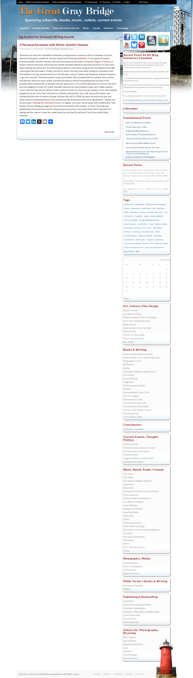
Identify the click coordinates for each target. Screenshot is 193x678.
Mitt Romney (157, 228)
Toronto (145, 243)
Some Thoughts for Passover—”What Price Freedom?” (143, 189)
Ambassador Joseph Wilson (141, 208)
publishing (157, 236)
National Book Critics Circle (136, 392)
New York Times (148, 232)
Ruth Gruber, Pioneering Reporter (141, 134)
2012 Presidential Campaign (156, 204)
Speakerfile (159, 240)
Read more (109, 132)
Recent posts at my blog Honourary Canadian (140, 56)
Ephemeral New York (133, 644)
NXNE (157, 232)
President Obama (130, 236)
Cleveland (138, 216)
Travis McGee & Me (132, 417)
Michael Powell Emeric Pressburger (140, 317)
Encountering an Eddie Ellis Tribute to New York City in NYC (144, 96)
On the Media (129, 570)
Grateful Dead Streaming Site (137, 498)
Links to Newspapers (133, 566)
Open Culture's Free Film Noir (137, 328)
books (126, 212)
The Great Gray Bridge (132, 243)
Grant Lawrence (130, 224)
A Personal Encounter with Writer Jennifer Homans (53, 44)
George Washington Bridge (149, 220)
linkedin (141, 37)
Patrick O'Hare (130, 658)
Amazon (127, 208)
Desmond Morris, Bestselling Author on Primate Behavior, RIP (146, 181)
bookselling (134, 212)
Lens (125, 648)
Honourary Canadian (163, 40)
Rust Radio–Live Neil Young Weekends (141, 529)
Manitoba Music (131, 512)
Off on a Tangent (131, 396)
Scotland (150, 240)
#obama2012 (139, 204)
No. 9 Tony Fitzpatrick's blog (136, 321)
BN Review (128, 364)
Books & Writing (52, 49)
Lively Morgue (130, 654)
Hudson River (143, 224)
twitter (134, 37)
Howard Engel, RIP (129, 91)
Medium (127, 389)
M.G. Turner (143, 2)
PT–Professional (91, 2)
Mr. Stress (127, 232)
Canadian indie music (155, 212)
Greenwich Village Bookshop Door (139, 371)
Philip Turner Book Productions (37, 2)
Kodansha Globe (161, 224)
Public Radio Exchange (134, 526)
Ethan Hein (128, 488)
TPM (151, 243)
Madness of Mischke (133, 509)
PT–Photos (117, 2)
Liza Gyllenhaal (130, 378)
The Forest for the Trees (134, 403)
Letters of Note (130, 444)
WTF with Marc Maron (134, 547)
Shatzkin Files (129, 618)
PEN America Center (133, 399)
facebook (126, 37)
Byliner (126, 368)
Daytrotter (128, 484)
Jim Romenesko (130, 563)
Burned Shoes (129, 640)
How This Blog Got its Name (138, 122)
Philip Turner (68, 49)
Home (21, 2)
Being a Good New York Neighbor (140, 157)
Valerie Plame (129, 251)
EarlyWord (128, 601)
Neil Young (137, 232)
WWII (137, 251)
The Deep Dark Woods (134, 536)
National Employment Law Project (139, 447)
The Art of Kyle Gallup (133, 335)
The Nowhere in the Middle (136, 406)
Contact (127, 2)
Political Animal (130, 454)
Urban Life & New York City (133, 247)
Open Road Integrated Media (137, 604)
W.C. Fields (128, 342)
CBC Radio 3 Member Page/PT (137, 481)
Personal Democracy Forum (136, 451)
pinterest (141, 45)
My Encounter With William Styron (141, 143)
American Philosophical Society (138, 354)
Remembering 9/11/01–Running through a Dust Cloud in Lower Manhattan (147, 152)
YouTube (126, 45)
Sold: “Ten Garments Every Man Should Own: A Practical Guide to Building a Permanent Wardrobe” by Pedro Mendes (146, 86)
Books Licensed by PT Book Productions (67, 2)
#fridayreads (129, 204)
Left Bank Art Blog (132, 314)
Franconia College (130, 220)
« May (126, 298)
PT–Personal (105, 2)
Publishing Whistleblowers (137, 131)
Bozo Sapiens (129, 637)
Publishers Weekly (145, 236)
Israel (151, 224)
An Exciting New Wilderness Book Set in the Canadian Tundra (145, 100)
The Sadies (128, 540)
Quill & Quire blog (131, 615)
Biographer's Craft (132, 361)
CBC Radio (128, 477)
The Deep (128, 533)
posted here (80, 58)
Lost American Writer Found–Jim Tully (142, 147)
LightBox (127, 651)
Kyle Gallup (151, 40)
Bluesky (134, 45)
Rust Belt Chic (129, 240)
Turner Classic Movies (133, 338)
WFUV (126, 543)
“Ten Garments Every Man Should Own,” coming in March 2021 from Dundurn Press (146, 79)
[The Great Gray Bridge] (70, 14)
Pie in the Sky (129, 331)
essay (85, 90)
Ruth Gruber (140, 240)
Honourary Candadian (133, 429)
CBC (166, 212)
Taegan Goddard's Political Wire (138, 458)
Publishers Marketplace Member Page (141, 611)
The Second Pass (131, 413)
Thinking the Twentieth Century (47, 102)
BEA (154, 208)
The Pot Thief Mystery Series (137, 410)
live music (137, 228)
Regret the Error (131, 573)
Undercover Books (161, 243)
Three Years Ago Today (136, 127)
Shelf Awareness (131, 622)
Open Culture (129, 324)
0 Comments (38, 49)
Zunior (126, 550)
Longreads (128, 382)
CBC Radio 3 (128, 216)
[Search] (171, 28)
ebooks (146, 216)
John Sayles (128, 375)
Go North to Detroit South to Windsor (141, 491)
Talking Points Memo (133, 461)
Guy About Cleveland (133, 501)
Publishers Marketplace (134, 608)
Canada (142, 212)
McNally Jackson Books (134, 385)
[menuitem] (21, 2)
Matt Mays (128, 515)
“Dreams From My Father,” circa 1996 (142, 138)
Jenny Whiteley (130, 505)
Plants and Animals (132, 523)
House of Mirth (130, 310)
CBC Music (128, 474)
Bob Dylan (161, 208)
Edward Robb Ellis (156, 216)
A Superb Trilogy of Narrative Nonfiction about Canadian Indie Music (146, 73)
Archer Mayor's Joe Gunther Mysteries (141, 357)
